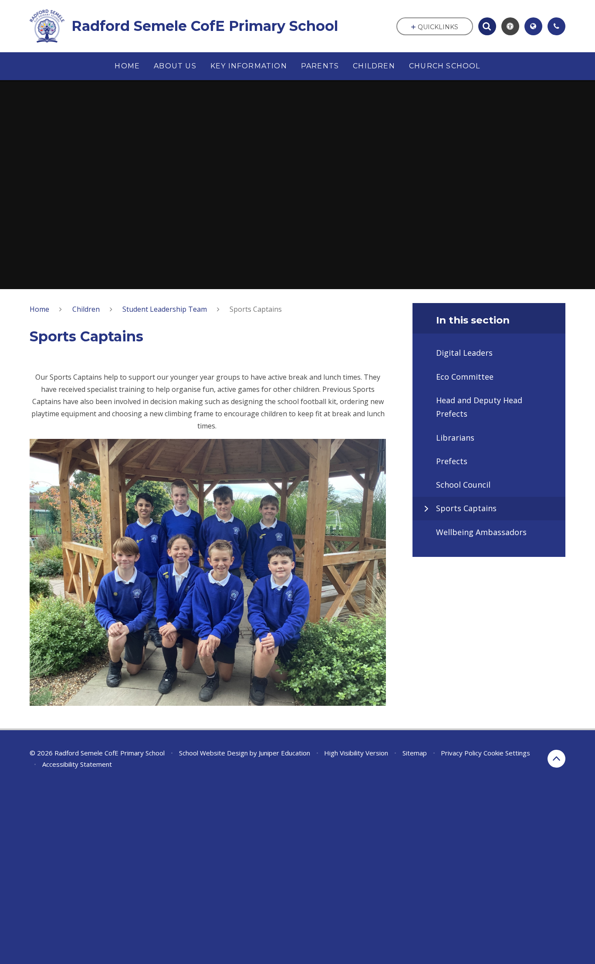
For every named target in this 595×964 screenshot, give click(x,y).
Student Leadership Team (164, 309)
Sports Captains (256, 309)
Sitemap (414, 752)
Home (39, 309)
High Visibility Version (356, 752)
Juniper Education (284, 752)
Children (86, 309)
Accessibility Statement (77, 764)
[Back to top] (556, 759)
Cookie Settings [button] (506, 752)
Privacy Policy (461, 752)
